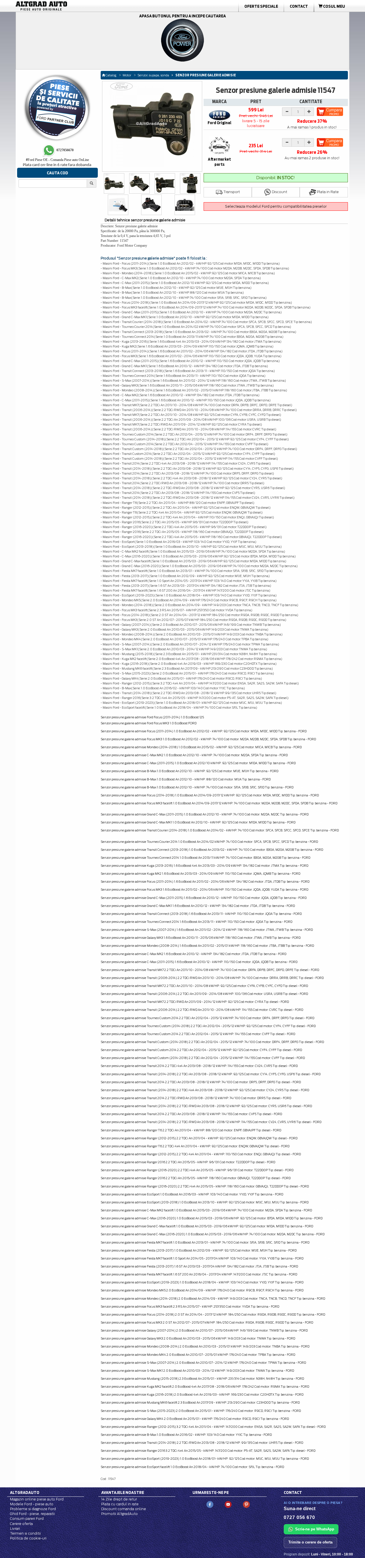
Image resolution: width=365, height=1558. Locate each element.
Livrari (15, 1528)
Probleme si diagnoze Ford (33, 1509)
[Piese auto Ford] (68, 6)
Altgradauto (24, 1492)
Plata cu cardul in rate (120, 1504)
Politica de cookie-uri (28, 1538)
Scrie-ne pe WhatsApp (314, 1529)
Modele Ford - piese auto (31, 1504)
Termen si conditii (25, 1533)
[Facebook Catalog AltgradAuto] (209, 1504)
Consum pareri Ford (27, 1518)
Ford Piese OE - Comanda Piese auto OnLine (57, 160)
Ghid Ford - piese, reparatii (32, 1514)
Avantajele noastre (122, 1492)
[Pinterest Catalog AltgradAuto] (246, 1504)
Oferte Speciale (261, 6)
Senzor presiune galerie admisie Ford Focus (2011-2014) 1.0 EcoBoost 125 (152, 717)
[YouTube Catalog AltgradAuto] (228, 1504)
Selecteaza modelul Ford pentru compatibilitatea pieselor (276, 206)
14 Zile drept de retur (119, 1499)
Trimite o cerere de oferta (310, 1542)
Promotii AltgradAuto (119, 1514)
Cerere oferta (21, 1524)
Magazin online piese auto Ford (37, 1499)
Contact (299, 6)
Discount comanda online (123, 1509)
